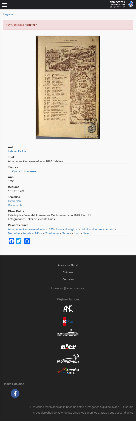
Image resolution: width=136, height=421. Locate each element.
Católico (86, 229)
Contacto (68, 279)
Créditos (68, 272)
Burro (76, 233)
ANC (68, 308)
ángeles (28, 233)
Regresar (8, 14)
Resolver (31, 25)
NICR (68, 346)
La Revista (68, 321)
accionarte (68, 370)
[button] (130, 24)
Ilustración (14, 201)
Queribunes (52, 233)
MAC (68, 333)
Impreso (31, 171)
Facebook (15, 393)
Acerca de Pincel (68, 265)
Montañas (14, 233)
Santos (97, 229)
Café (86, 233)
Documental (15, 205)
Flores (60, 229)
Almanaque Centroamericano (26, 229)
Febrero (109, 229)
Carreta (66, 233)
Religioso (72, 229)
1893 (50, 229)
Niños (38, 233)
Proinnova (68, 358)
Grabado (17, 171)
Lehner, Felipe (17, 151)
